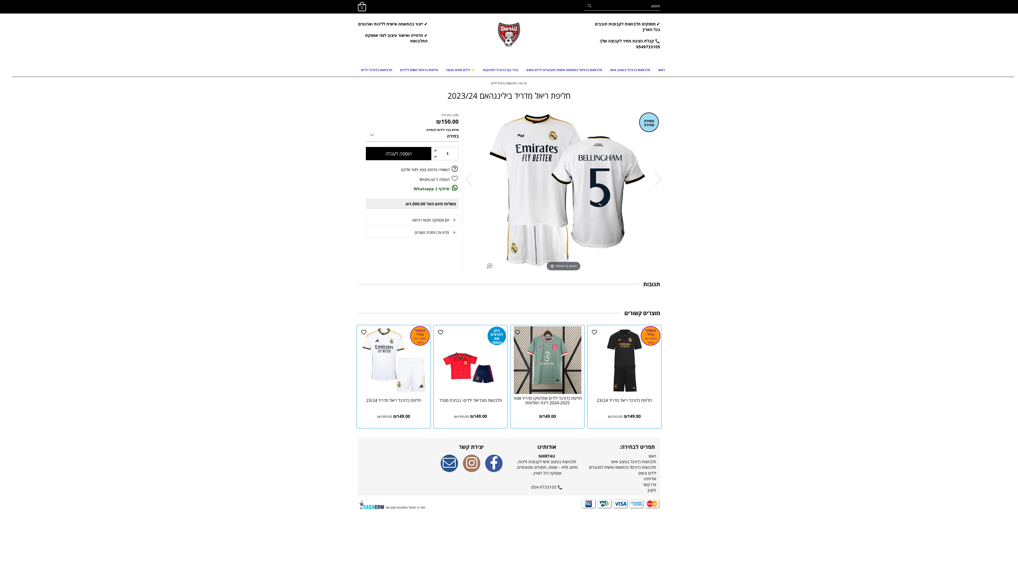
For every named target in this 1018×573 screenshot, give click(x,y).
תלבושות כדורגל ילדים (376, 70)
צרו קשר (649, 484)
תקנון (652, 490)
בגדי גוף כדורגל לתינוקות (500, 70)
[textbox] (625, 38)
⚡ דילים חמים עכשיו (460, 70)
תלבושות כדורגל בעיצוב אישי (630, 70)
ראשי (661, 70)
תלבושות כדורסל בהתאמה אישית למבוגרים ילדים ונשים (564, 70)
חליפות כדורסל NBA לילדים (419, 70)
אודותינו (650, 478)
